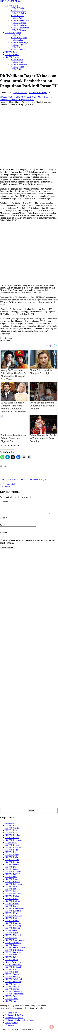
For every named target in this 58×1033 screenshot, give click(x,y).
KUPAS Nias (11, 937)
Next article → (6, 486)
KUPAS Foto (11, 876)
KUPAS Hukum (12, 881)
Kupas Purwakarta (13, 962)
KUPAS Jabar (17, 40)
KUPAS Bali (11, 833)
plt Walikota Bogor (38, 479)
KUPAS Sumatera (13, 984)
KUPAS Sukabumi (13, 979)
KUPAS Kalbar (12, 896)
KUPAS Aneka (12, 57)
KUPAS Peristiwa (18, 13)
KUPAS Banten (18, 35)
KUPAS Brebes (12, 857)
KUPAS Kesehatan (19, 64)
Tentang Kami (11, 1013)
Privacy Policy (11, 1022)
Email (3, 525)
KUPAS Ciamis (12, 859)
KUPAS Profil (17, 59)
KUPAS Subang (12, 977)
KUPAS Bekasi (12, 845)
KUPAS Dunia (17, 8)
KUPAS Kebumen (13, 911)
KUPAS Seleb (17, 62)
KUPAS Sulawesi (13, 981)
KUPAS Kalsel (11, 898)
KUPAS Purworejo (13, 964)
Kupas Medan (11, 930)
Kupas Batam (11, 842)
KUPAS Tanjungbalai (14, 994)
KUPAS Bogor (11, 854)
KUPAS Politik (17, 18)
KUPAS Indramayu (13, 884)
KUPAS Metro (17, 45)
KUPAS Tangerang (13, 991)
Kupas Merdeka (20, 92)
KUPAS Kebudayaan (20, 28)
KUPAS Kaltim (12, 903)
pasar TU (25, 479)
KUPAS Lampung (13, 925)
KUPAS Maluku (12, 928)
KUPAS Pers (11, 955)
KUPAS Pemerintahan (20, 20)
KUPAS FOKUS (12, 874)
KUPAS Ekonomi (18, 23)
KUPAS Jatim (11, 891)
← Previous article (8, 484)
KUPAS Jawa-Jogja (19, 42)
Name (3, 518)
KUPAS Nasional (18, 10)
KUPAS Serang (12, 974)
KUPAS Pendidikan (19, 25)
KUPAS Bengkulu (19, 37)
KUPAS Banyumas (13, 840)
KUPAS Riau (17, 47)
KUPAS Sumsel (12, 989)
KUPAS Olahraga (18, 30)
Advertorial (10, 823)
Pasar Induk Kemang (11, 479)
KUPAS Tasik (11, 996)
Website (3, 532)
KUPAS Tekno (17, 67)
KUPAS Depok (12, 864)
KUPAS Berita (11, 850)
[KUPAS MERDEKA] (29, 1)
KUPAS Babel (11, 830)
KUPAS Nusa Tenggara (15, 940)
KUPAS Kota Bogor (38, 92)
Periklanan (9, 1025)
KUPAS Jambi (11, 889)
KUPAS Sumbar (18, 50)
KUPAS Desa (11, 52)
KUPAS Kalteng (12, 901)
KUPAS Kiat (16, 69)
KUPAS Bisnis (11, 852)
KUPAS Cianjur (12, 862)
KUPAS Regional (13, 32)
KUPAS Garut (11, 879)
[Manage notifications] (52, 1027)
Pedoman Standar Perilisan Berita (19, 1020)
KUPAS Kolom (12, 54)
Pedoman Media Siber (14, 1015)
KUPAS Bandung (13, 835)
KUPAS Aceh (11, 825)
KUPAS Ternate (12, 1001)
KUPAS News (11, 6)
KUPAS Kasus (17, 15)
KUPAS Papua (11, 945)
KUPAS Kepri (11, 913)
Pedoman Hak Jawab (14, 1017)
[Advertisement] (29, 137)
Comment (4, 501)
